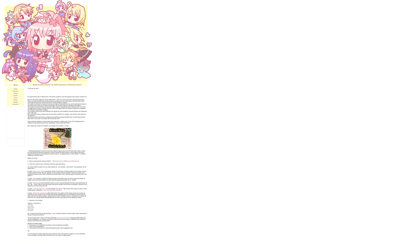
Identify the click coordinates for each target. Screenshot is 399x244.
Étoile (34, 178)
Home (15, 89)
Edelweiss (36, 183)
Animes (15, 95)
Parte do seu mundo (38, 171)
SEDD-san (67, 161)
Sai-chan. (30, 204)
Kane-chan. (31, 207)
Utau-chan (31, 209)
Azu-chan (30, 210)
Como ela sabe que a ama (40, 188)
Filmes (15, 100)
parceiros (15, 91)
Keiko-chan (59, 161)
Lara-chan (30, 206)
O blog (15, 93)
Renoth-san (75, 161)
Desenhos (15, 104)
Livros (15, 97)
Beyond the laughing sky (40, 193)
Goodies (15, 102)
